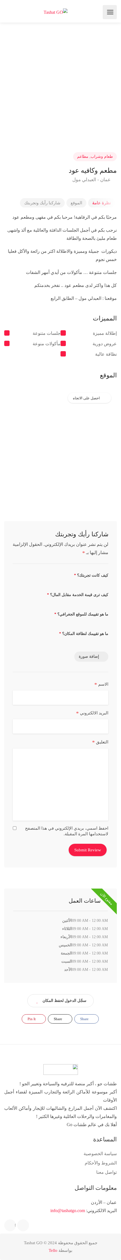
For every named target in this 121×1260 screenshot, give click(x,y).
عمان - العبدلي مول (92, 179)
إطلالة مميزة (105, 333)
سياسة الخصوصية (100, 1153)
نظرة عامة (101, 203)
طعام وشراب (102, 156)
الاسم (101, 684)
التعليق (100, 742)
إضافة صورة (89, 656)
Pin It (32, 1019)
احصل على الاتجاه (86, 398)
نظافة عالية (106, 354)
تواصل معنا (106, 1172)
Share (84, 1019)
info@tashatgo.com (67, 1210)
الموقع (76, 203)
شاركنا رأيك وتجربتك (42, 203)
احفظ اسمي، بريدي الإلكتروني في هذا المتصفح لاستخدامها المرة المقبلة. (66, 831)
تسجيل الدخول (9, 12)
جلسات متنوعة (46, 333)
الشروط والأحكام (101, 1163)
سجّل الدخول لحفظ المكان (64, 1000)
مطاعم (82, 156)
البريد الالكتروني (92, 713)
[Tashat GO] (56, 12)
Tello (53, 1250)
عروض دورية (105, 343)
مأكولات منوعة (46, 343)
